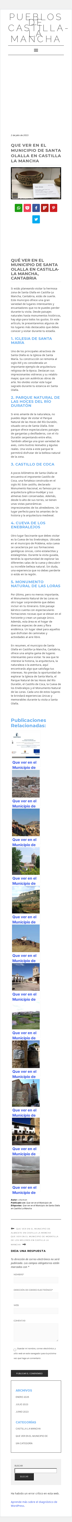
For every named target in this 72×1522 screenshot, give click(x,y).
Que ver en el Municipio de (39, 1202)
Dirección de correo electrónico (33, 1290)
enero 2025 (22, 1397)
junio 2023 (22, 1411)
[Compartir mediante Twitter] (36, 219)
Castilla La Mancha (28, 1428)
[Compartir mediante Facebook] (36, 208)
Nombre (19, 1274)
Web (16, 1305)
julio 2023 (22, 1404)
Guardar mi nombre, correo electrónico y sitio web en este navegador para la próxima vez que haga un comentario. (35, 1353)
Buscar (19, 1465)
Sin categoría (24, 1443)
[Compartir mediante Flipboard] (45, 208)
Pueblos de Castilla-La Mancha (39, 28)
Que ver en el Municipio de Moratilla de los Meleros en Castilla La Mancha (34, 1240)
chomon (22, 1199)
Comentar (19, 1320)
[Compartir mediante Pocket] (27, 208)
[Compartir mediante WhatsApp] (18, 208)
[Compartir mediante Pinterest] (53, 208)
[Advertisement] (36, 93)
